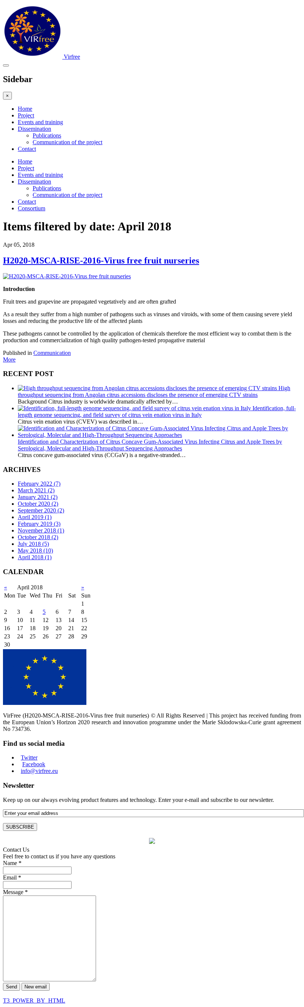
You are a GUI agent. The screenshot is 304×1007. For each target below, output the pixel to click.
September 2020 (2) (41, 510)
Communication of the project (67, 142)
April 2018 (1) (35, 557)
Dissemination (34, 129)
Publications (47, 135)
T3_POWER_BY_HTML (34, 1000)
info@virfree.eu (39, 771)
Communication (52, 353)
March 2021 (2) (36, 490)
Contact (27, 149)
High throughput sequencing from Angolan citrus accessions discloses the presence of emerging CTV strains (154, 391)
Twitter (29, 757)
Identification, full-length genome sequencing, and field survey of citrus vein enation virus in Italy (157, 411)
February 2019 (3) (39, 524)
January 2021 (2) (37, 497)
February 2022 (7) (39, 483)
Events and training (40, 122)
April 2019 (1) (35, 517)
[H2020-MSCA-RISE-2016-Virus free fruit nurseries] (67, 276)
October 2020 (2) (38, 504)
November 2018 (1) (41, 530)
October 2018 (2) (38, 537)
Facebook (33, 764)
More (9, 359)
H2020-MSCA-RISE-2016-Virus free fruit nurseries (101, 260)
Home (25, 109)
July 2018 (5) (33, 544)
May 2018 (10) (35, 550)
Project (26, 115)
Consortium (31, 208)
